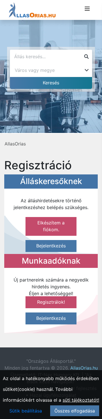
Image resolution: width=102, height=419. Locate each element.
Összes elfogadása (74, 411)
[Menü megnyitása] (87, 9)
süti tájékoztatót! (81, 400)
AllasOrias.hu (84, 368)
